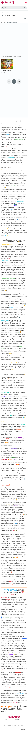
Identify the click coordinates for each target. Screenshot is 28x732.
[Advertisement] (14, 40)
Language (23, 729)
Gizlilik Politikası (18, 720)
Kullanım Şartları (9, 720)
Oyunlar (23, 19)
